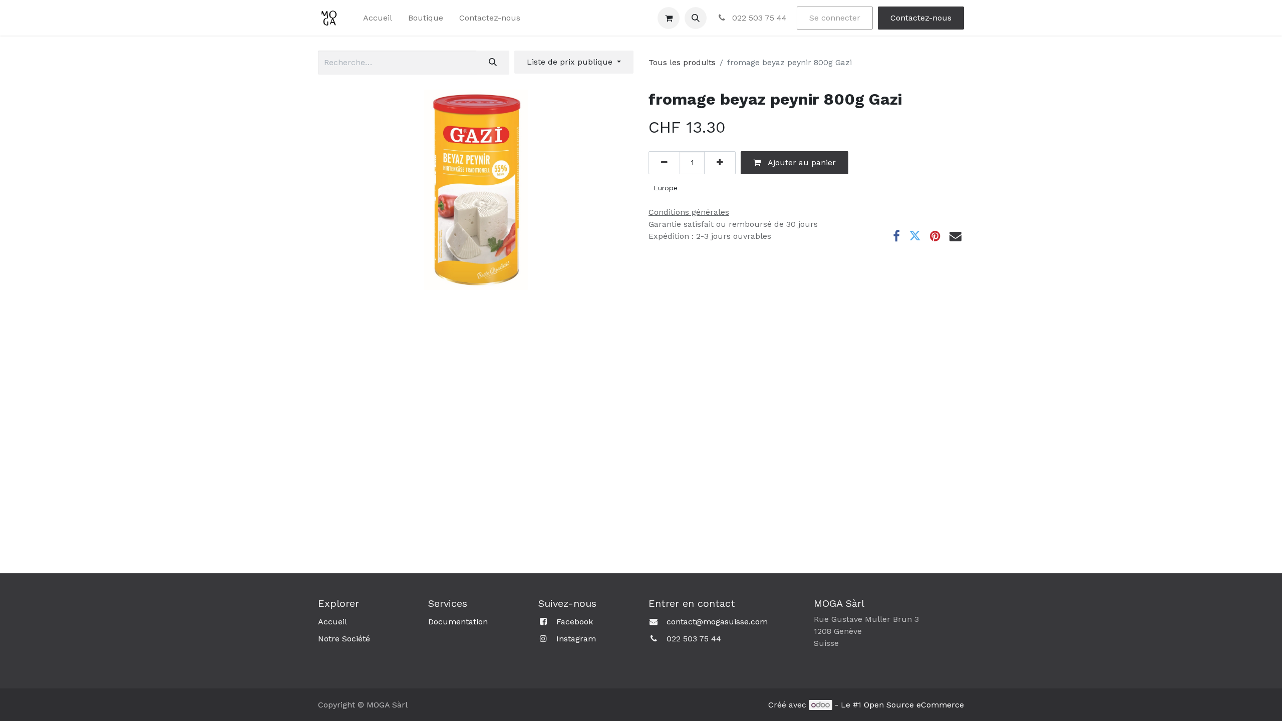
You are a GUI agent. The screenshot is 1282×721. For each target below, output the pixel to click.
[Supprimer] (664, 162)
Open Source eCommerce (914, 704)
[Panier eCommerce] (669, 18)
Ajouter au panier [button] (801, 162)
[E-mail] (955, 236)
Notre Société (344, 638)
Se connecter (834, 18)
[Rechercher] (492, 63)
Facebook (574, 621)
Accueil (332, 621)
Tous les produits (682, 62)
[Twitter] (915, 236)
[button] (696, 18)
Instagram (576, 638)
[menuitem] (377, 18)
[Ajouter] (720, 162)
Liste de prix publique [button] (571, 62)
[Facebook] (896, 236)
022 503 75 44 (758, 18)
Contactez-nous (920, 18)
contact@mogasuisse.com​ (717, 621)
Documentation (458, 621)
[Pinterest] (935, 236)
